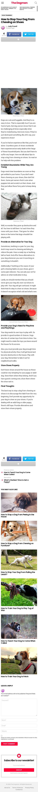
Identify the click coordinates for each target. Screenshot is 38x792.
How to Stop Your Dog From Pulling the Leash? (18, 573)
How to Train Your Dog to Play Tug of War (17, 609)
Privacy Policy (29, 787)
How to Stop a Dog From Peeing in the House (17, 515)
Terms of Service (17, 787)
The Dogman (19, 3)
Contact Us (19, 789)
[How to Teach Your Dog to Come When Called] (19, 626)
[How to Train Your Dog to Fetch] (19, 660)
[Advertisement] (19, 65)
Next (37, 8)
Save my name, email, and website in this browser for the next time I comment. (19, 738)
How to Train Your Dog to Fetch (14, 676)
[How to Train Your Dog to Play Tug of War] (19, 592)
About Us (7, 787)
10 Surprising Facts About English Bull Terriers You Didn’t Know (9, 8)
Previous (1, 8)
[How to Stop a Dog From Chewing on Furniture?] (19, 531)
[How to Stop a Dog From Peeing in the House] (19, 502)
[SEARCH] (36, 3)
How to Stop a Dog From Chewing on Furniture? (17, 544)
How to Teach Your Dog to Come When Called (18, 642)
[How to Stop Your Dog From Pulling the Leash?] (19, 560)
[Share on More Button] (18, 39)
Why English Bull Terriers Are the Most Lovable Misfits (27, 8)
